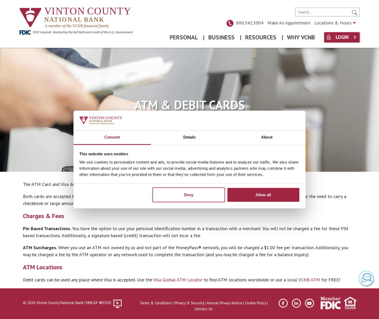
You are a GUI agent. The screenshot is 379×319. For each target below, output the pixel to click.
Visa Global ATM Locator (177, 280)
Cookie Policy (255, 302)
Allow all (263, 195)
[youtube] (309, 303)
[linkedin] (296, 303)
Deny (188, 195)
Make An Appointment (288, 23)
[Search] (354, 12)
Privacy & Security (189, 302)
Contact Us (204, 308)
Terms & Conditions (155, 302)
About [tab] (267, 137)
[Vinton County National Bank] (74, 18)
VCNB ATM (309, 280)
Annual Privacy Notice (224, 302)
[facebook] (283, 303)
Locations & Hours (333, 23)
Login (342, 37)
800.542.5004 (249, 23)
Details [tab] (189, 137)
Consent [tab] (112, 137)
